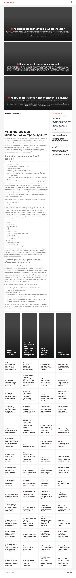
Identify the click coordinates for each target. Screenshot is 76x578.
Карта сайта (69, 572)
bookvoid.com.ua (9, 2)
